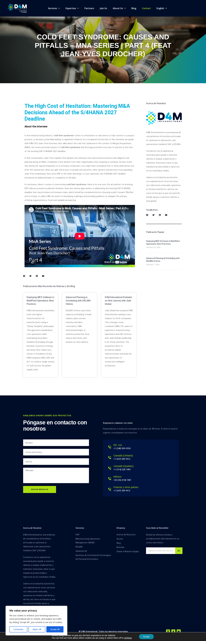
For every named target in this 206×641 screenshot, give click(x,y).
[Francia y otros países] (109, 489)
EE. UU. (118, 445)
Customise (18, 629)
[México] (109, 478)
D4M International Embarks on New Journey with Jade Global (118, 300)
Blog (133, 8)
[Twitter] (173, 631)
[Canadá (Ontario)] (109, 457)
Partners (89, 8)
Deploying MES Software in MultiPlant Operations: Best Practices (40, 300)
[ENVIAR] (178, 550)
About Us (118, 8)
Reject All (37, 629)
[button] (24, 276)
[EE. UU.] (109, 447)
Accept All (54, 629)
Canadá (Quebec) (124, 466)
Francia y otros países (126, 487)
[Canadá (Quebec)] (109, 468)
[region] (36, 620)
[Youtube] (179, 631)
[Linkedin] (168, 631)
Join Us (103, 8)
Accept (146, 636)
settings (128, 638)
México (117, 476)
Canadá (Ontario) (123, 455)
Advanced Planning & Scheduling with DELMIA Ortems (78, 300)
